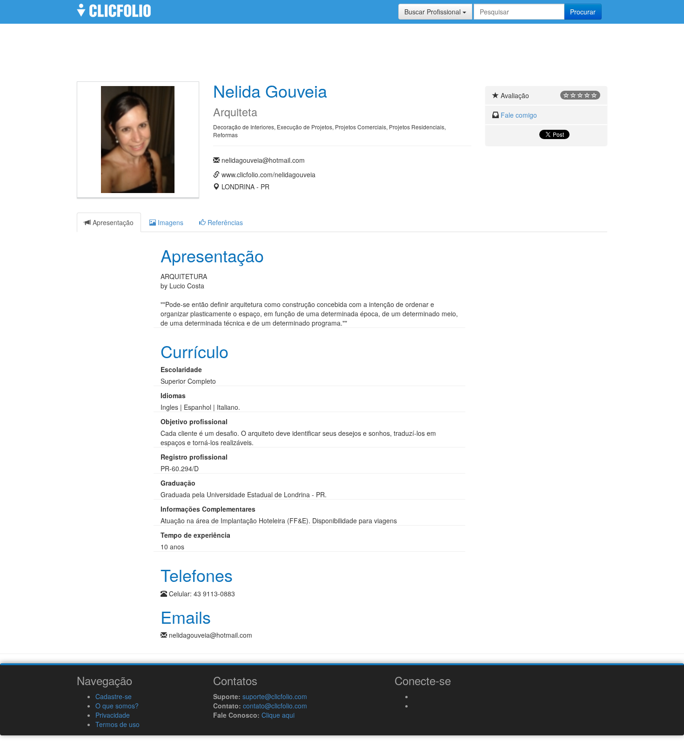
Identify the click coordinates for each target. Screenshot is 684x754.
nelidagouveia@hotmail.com (263, 160)
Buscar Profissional (433, 11)
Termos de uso (117, 724)
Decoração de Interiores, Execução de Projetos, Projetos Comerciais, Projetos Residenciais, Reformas (329, 131)
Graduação (178, 482)
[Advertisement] (342, 55)
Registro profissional (194, 456)
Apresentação (112, 222)
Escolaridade (181, 369)
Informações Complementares (208, 509)
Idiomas (173, 395)
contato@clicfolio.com (275, 705)
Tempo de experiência (195, 535)
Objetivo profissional (194, 421)
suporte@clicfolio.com (274, 696)
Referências (224, 222)
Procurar (583, 11)
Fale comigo (519, 115)
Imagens (169, 222)
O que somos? (117, 705)
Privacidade (112, 715)
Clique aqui (278, 715)
